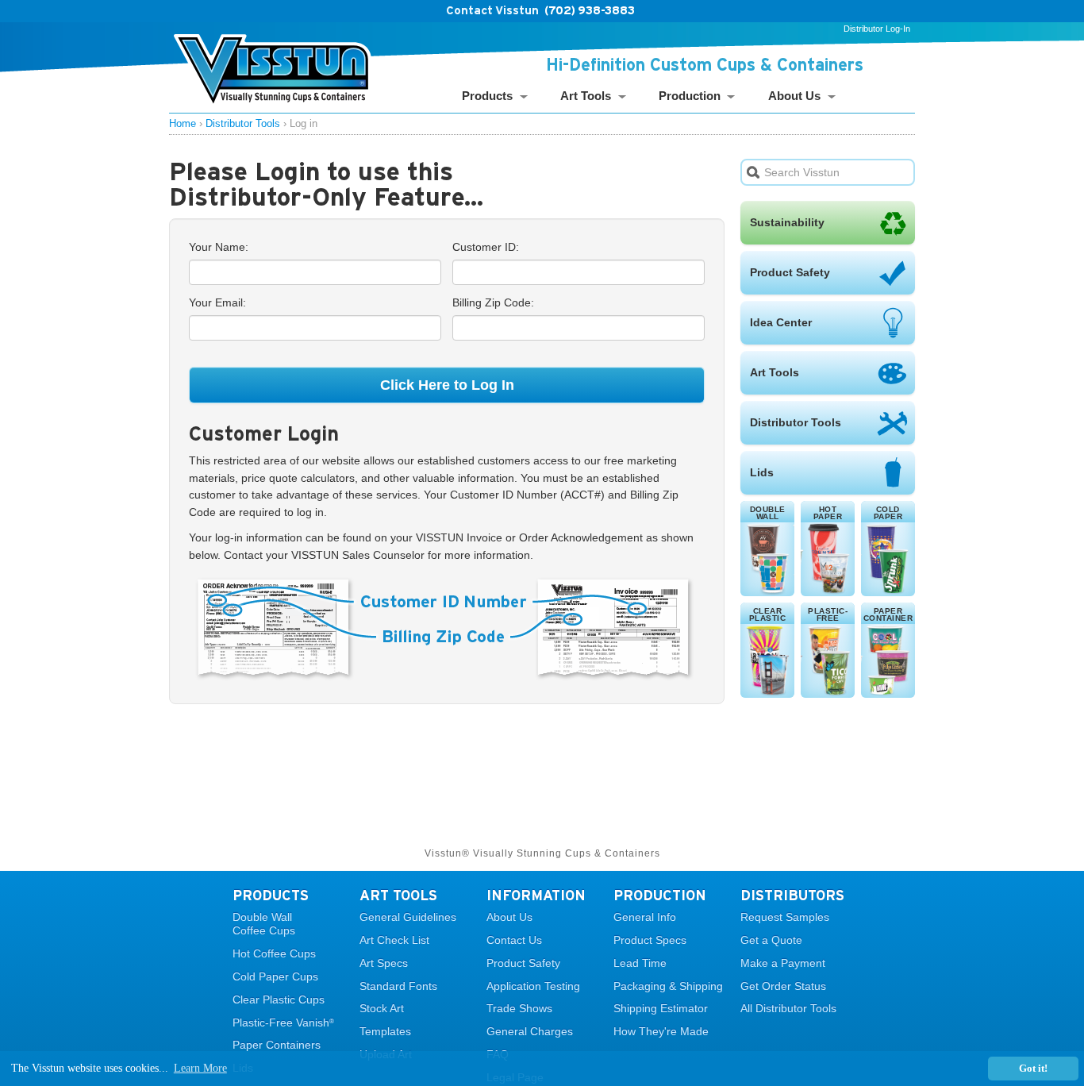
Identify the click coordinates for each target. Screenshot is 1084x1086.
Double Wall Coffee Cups (264, 924)
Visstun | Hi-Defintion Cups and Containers (272, 71)
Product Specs (649, 940)
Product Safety (523, 963)
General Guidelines (407, 917)
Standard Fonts (398, 986)
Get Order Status (783, 986)
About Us (794, 95)
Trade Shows (519, 1008)
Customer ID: (485, 247)
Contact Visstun (492, 10)
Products (487, 95)
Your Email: (217, 302)
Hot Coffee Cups (274, 953)
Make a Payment (782, 963)
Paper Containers (277, 1044)
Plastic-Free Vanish (283, 1022)
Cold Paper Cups (275, 976)
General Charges (529, 1031)
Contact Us (514, 940)
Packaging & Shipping (668, 986)
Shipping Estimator (660, 1008)
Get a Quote (771, 940)
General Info (644, 917)
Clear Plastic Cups (279, 999)
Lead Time (640, 963)
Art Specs (383, 963)
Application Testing (533, 986)
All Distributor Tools (788, 1008)
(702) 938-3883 (589, 10)
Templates (385, 1031)
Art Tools (585, 95)
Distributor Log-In (877, 28)
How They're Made (661, 1031)
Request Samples (784, 917)
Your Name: (218, 247)
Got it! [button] (1033, 1068)
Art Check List (394, 940)
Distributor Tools (243, 123)
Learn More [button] (200, 1068)
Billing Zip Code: (493, 302)
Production (690, 95)
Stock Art (381, 1008)
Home (182, 123)
